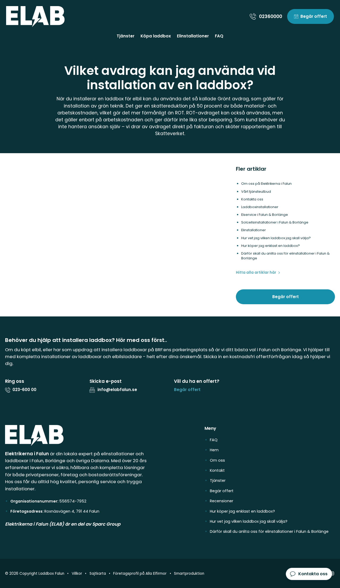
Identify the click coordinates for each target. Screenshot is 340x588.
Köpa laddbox (156, 36)
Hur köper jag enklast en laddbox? (242, 511)
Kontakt (217, 470)
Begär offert (285, 296)
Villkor (77, 573)
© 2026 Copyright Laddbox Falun (34, 573)
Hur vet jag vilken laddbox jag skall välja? (248, 521)
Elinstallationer (193, 36)
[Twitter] (332, 573)
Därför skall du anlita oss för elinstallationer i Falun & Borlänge (269, 531)
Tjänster (125, 36)
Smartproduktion (189, 573)
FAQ (219, 36)
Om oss (217, 460)
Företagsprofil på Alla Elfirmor (140, 573)
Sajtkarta (98, 573)
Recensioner (221, 501)
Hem (214, 450)
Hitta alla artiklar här (256, 272)
